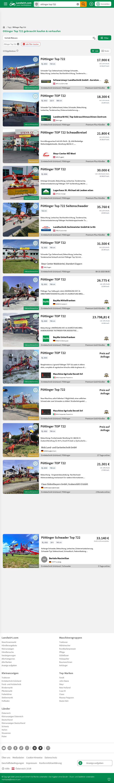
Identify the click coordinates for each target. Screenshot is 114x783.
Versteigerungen (9, 655)
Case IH (62, 690)
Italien (4, 729)
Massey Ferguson (66, 697)
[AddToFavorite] (35, 59)
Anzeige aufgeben (9, 665)
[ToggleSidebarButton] (5, 4)
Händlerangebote (9, 645)
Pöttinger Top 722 (53, 59)
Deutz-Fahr (64, 700)
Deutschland (7, 719)
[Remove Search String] (78, 4)
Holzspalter (64, 658)
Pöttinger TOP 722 (53, 96)
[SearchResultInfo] (17, 50)
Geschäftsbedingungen (13, 763)
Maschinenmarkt (9, 642)
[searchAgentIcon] (109, 779)
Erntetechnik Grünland (11, 680)
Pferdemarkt (7, 690)
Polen (4, 736)
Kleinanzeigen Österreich (12, 716)
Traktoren (63, 642)
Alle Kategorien (8, 658)
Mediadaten (18, 757)
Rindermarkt (7, 687)
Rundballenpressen (67, 648)
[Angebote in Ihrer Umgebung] (36, 4)
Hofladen (6, 700)
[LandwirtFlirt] (48, 748)
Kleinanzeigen (8, 648)
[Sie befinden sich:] (4, 27)
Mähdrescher (64, 645)
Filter (106, 37)
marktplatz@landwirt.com (11, 779)
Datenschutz (51, 757)
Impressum (31, 763)
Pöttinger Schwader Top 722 (60, 537)
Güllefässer (64, 655)
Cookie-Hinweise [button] (34, 757)
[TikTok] (21, 748)
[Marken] (40, 748)
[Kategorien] (35, 748)
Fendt (61, 677)
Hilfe (7, 768)
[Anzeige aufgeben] (91, 4)
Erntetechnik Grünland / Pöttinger (55, 87)
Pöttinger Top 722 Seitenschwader (64, 206)
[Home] (20, 4)
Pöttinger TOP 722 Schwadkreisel (64, 132)
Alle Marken (7, 662)
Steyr (61, 684)
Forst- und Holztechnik (11, 684)
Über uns (6, 757)
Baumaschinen (65, 662)
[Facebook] (15, 748)
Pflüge (62, 652)
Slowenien (6, 733)
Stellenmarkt (7, 697)
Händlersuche (8, 652)
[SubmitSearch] (83, 4)
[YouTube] (4, 748)
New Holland (64, 687)
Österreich (6, 713)
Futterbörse (7, 694)
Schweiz (5, 726)
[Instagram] (10, 748)
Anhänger (63, 665)
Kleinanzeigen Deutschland (13, 723)
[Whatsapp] (27, 748)
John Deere (64, 680)
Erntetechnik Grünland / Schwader (56, 566)
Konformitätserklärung (50, 763)
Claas (61, 694)
